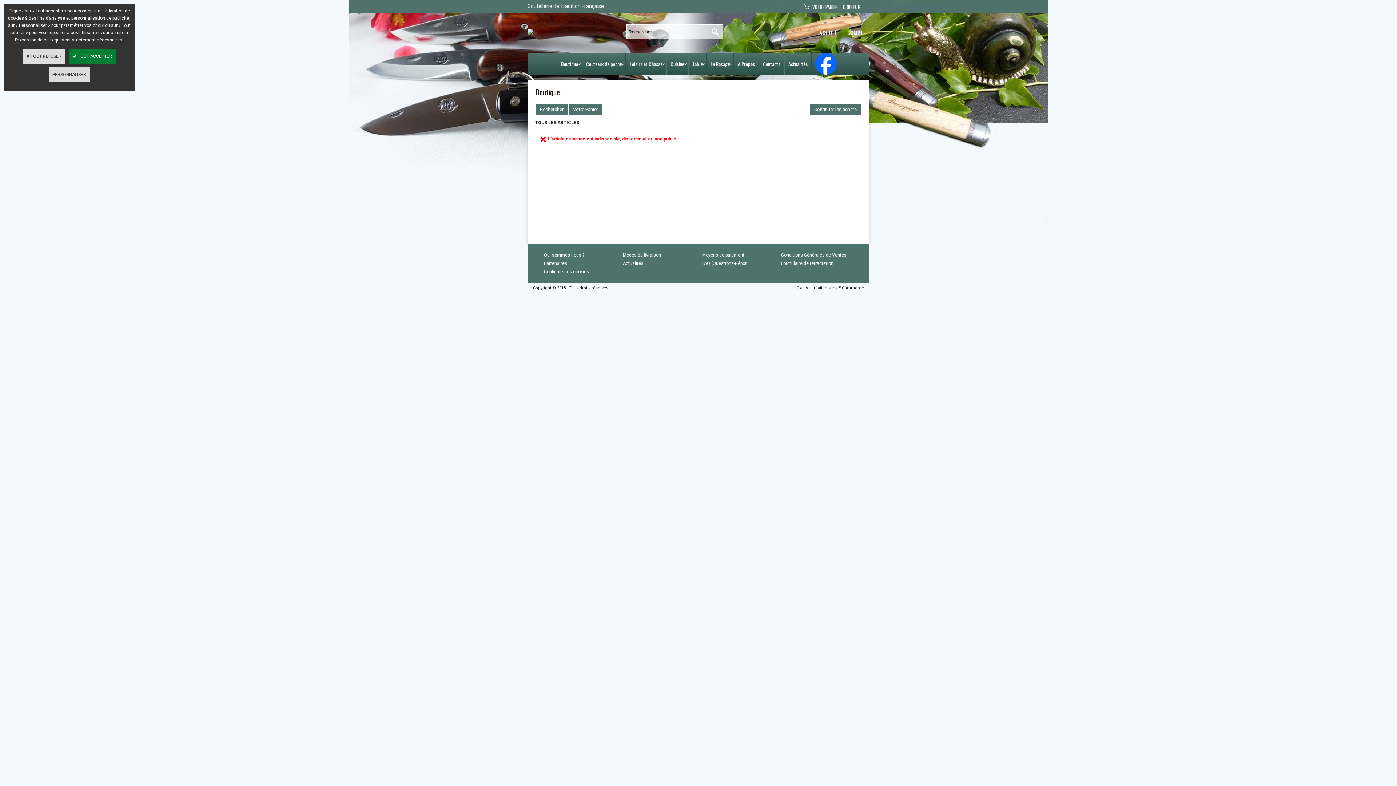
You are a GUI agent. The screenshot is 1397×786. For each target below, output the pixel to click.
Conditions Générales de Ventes (814, 255)
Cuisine (677, 64)
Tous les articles (557, 122)
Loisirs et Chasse (646, 64)
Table (697, 64)
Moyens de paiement (723, 255)
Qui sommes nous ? (564, 255)
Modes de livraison (642, 255)
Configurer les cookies (566, 271)
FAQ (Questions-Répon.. (726, 263)
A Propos (746, 64)
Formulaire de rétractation (807, 263)
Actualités (798, 64)
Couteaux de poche (604, 64)
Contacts (771, 64)
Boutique (569, 64)
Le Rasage (720, 64)
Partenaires (555, 263)
